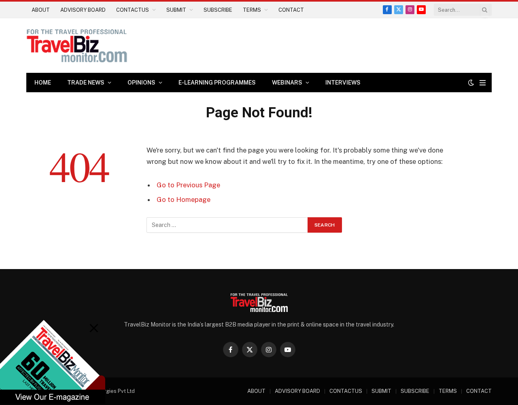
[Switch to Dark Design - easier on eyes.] (471, 82)
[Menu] (483, 83)
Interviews (343, 82)
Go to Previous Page (188, 185)
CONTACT (291, 10)
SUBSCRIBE (218, 10)
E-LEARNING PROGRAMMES (217, 82)
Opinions (141, 82)
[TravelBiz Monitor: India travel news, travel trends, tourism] (76, 45)
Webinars (287, 82)
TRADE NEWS (85, 82)
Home (42, 82)
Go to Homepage (183, 199)
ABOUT (41, 10)
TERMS (252, 10)
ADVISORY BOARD (83, 10)
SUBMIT (176, 10)
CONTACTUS (132, 10)
